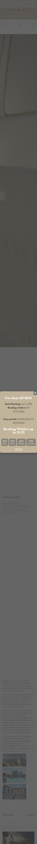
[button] (18, 449)
